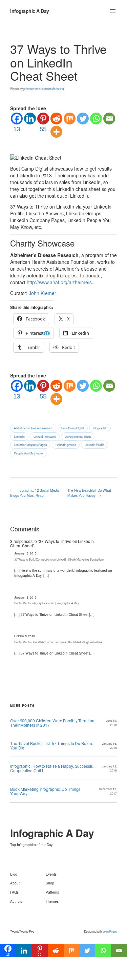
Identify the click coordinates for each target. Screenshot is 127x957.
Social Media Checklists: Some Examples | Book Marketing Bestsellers (58, 642)
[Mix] (70, 118)
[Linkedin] (30, 118)
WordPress (110, 931)
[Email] (109, 118)
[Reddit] (56, 118)
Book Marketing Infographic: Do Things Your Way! (45, 791)
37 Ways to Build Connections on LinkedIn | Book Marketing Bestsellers (59, 559)
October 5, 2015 (24, 636)
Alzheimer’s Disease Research (33, 428)
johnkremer (30, 88)
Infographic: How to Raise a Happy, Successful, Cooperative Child (52, 768)
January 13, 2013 (25, 553)
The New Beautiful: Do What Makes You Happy (89, 493)
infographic (100, 428)
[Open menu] (113, 11)
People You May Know (28, 453)
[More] (56, 132)
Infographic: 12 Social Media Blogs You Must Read (35, 493)
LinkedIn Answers (45, 436)
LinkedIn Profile (94, 445)
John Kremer (42, 293)
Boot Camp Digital (72, 428)
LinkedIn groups (66, 445)
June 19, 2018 (111, 722)
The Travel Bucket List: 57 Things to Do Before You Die (51, 745)
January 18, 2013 (25, 597)
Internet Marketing (52, 88)
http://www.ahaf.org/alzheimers (59, 282)
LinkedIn (19, 436)
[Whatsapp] (96, 118)
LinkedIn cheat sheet (78, 436)
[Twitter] (83, 118)
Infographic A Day (29, 10)
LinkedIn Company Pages (30, 445)
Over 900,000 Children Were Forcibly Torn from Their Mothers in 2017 (53, 722)
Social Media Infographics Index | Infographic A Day (46, 603)
